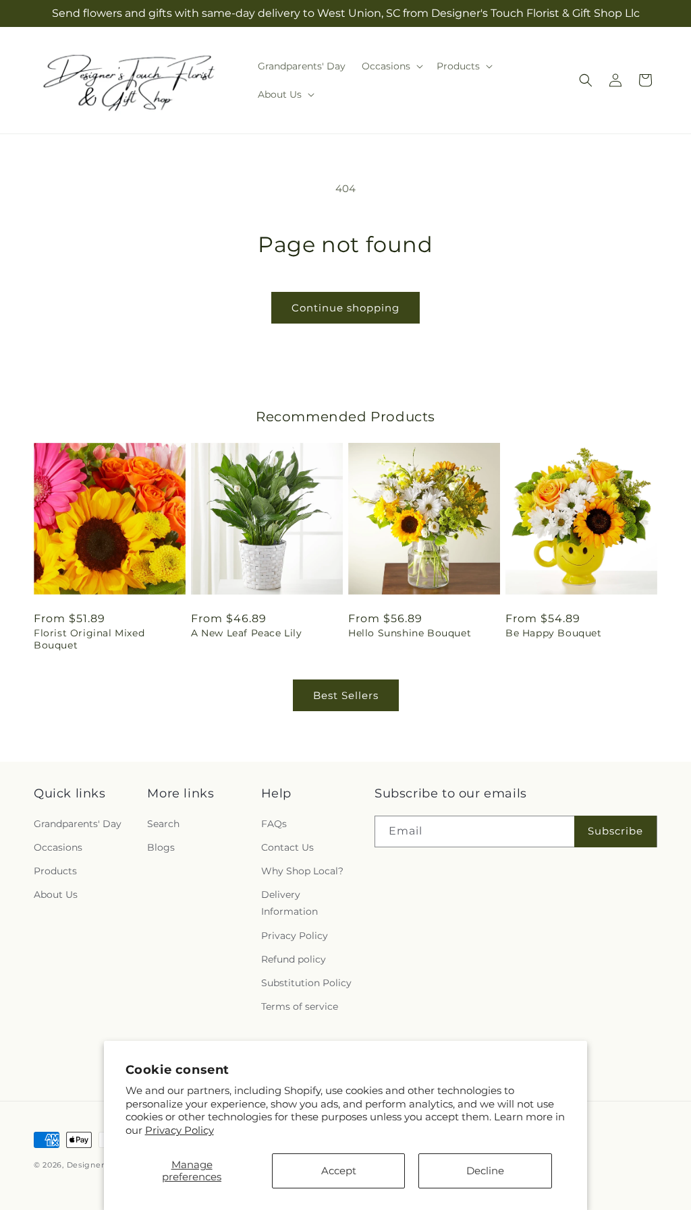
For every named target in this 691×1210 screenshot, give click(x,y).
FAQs (274, 824)
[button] (391, 66)
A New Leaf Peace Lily (246, 633)
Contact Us (287, 847)
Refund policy (293, 959)
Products (55, 871)
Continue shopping (345, 307)
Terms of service (299, 1006)
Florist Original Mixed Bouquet (89, 639)
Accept (338, 1170)
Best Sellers (346, 695)
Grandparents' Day (77, 824)
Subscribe (615, 830)
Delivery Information (289, 902)
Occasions (58, 847)
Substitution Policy (306, 983)
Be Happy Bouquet (553, 633)
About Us (56, 894)
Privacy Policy (179, 1130)
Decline (485, 1170)
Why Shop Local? (302, 871)
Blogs (161, 847)
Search (163, 824)
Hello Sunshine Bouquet (409, 633)
